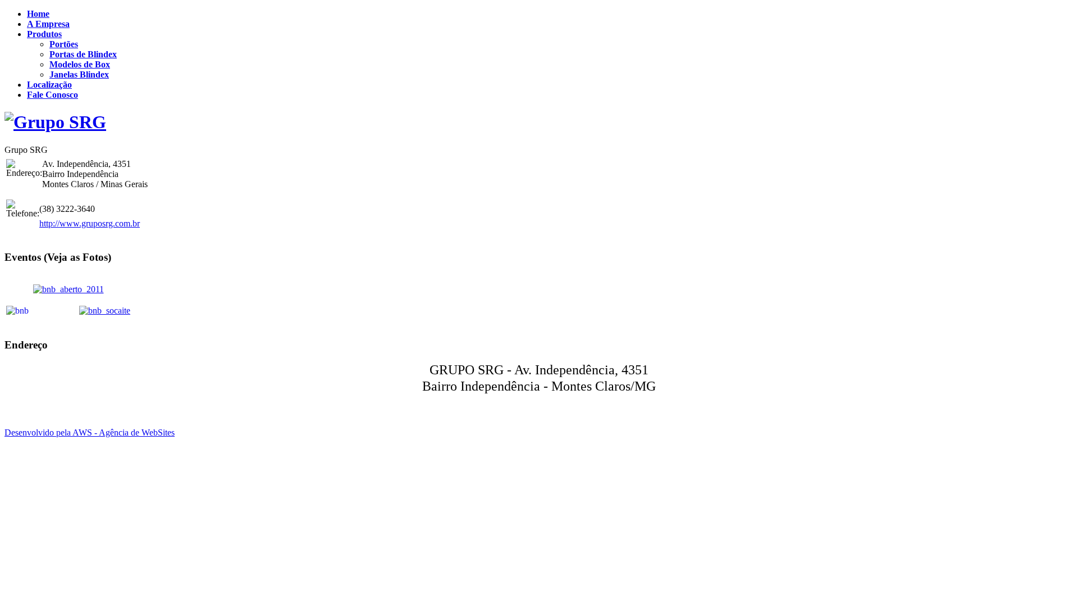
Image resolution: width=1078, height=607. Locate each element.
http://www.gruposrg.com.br (89, 223)
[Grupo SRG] (55, 122)
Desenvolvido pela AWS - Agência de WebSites (89, 432)
